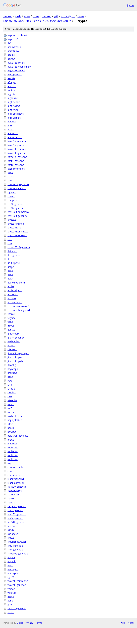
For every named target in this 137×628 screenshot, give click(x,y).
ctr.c (10, 239)
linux (36, 16)
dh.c (10, 259)
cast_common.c (16, 168)
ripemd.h (12, 443)
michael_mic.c (15, 416)
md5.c (11, 408)
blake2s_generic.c (17, 145)
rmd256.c (13, 455)
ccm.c (11, 176)
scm (27, 16)
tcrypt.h (12, 561)
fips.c (10, 321)
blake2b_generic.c (17, 141)
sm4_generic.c (15, 549)
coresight (68, 16)
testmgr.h (13, 573)
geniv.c (11, 329)
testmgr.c (13, 569)
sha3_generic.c (15, 518)
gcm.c (11, 325)
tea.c (10, 565)
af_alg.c (12, 82)
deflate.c (12, 251)
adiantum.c (13, 51)
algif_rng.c (13, 109)
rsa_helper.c (14, 475)
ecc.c (10, 274)
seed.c (11, 498)
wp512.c (12, 592)
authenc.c (13, 133)
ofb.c (10, 424)
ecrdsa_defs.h (15, 302)
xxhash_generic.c (17, 608)
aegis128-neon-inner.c (19, 66)
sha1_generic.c (15, 510)
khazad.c (12, 372)
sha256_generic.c (17, 514)
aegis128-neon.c (16, 70)
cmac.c (11, 196)
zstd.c (11, 612)
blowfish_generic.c (17, 153)
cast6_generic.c (16, 164)
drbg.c (11, 266)
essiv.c (11, 314)
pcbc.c (11, 427)
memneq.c (13, 412)
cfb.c (10, 180)
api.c (10, 125)
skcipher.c (13, 533)
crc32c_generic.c (16, 208)
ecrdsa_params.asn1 (19, 306)
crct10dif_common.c (18, 211)
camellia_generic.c (17, 156)
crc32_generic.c (16, 204)
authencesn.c (15, 137)
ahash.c (12, 86)
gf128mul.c (13, 333)
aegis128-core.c (16, 62)
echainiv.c (13, 294)
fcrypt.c (11, 318)
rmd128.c (13, 447)
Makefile (12, 400)
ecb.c (10, 270)
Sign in (130, 5)
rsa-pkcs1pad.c (16, 467)
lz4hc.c (11, 388)
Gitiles (20, 622)
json (131, 622)
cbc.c (10, 172)
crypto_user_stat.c (17, 235)
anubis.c (12, 121)
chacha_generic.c (17, 188)
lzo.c (10, 396)
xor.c (10, 600)
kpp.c (10, 376)
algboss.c (13, 98)
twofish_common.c (18, 580)
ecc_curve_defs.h (17, 282)
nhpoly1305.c (15, 420)
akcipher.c (13, 90)
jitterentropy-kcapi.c (18, 353)
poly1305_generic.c (18, 435)
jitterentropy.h (15, 361)
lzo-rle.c (12, 392)
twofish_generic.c (17, 584)
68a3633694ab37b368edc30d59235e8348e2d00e (37, 21)
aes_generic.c (15, 74)
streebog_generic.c (18, 553)
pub (18, 16)
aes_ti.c (11, 78)
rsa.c (10, 471)
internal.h (12, 349)
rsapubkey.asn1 (16, 482)
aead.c (11, 54)
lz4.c (10, 384)
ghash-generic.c (16, 337)
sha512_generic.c (17, 522)
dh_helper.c (14, 262)
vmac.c (11, 588)
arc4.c (11, 129)
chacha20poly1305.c (18, 184)
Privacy (29, 622)
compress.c (14, 200)
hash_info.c (14, 341)
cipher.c (12, 192)
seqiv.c (11, 502)
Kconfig (12, 365)
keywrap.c (13, 369)
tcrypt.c (11, 557)
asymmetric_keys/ (17, 35)
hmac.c (11, 345)
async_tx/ (13, 39)
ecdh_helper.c (15, 290)
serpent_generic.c (17, 506)
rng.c (10, 463)
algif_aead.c (14, 102)
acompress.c (14, 47)
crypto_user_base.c (18, 231)
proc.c (11, 439)
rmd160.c (13, 451)
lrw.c (10, 380)
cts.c (10, 243)
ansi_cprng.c (14, 117)
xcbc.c (11, 596)
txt (123, 622)
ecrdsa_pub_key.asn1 (19, 310)
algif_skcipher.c (16, 113)
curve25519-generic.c (19, 247)
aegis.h (11, 58)
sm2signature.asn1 (18, 541)
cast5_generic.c (16, 160)
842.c (10, 43)
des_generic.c (15, 255)
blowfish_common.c (18, 149)
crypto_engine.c (16, 223)
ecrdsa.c (12, 298)
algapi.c (12, 94)
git (56, 16)
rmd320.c (13, 459)
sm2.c (11, 537)
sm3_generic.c (15, 545)
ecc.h (10, 278)
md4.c (11, 404)
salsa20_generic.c (17, 486)
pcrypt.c (12, 431)
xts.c (10, 604)
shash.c (12, 526)
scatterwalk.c (15, 490)
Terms (38, 622)
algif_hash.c (14, 105)
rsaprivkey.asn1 (16, 478)
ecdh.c (11, 286)
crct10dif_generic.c (17, 215)
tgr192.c (12, 577)
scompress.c (14, 494)
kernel (7, 16)
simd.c (11, 529)
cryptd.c (12, 219)
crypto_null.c (14, 227)
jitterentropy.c (15, 357)
